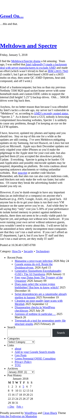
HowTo (16, 251)
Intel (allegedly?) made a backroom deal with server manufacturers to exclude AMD (33, 66)
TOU (18, 365)
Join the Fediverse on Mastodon (18, 416)
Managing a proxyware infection (34, 260)
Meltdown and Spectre (28, 45)
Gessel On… (12, 16)
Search (11, 327)
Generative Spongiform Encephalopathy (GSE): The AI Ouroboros (38, 272)
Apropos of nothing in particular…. (35, 314)
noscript (22, 172)
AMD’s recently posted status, (51, 113)
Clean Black (50, 412)
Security (28, 251)
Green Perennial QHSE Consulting (35, 358)
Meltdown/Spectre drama (25, 61)
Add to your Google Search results (35, 351)
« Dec (10, 406)
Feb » (20, 406)
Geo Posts (20, 355)
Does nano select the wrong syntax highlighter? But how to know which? (37, 286)
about (18, 348)
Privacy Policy (23, 361)
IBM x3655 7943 (58, 71)
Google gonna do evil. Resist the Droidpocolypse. (34, 266)
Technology (43, 251)
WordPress (30, 412)
